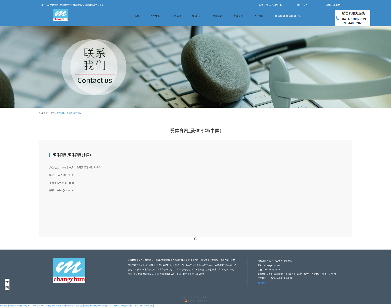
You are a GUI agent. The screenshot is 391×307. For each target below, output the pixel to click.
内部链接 (262, 283)
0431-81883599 (66, 175)
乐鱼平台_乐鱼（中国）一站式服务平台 (49, 305)
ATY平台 (134, 305)
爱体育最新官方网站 (74, 305)
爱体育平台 (125, 305)
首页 (53, 113)
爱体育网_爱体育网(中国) (69, 113)
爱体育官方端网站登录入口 (20, 305)
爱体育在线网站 (112, 305)
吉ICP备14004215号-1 (197, 301)
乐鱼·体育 (4, 305)
